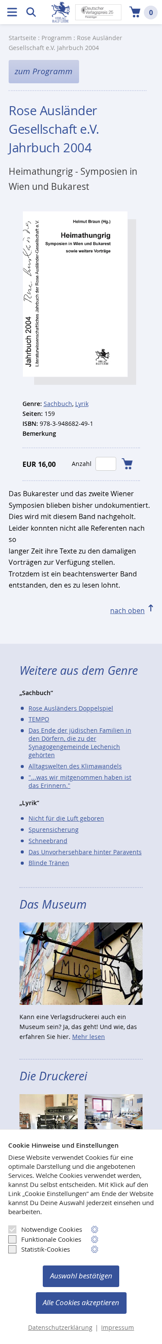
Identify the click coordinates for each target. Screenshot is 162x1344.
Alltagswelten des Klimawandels (75, 766)
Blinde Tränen (49, 863)
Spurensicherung (54, 829)
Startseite (22, 38)
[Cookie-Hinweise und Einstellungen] (94, 1229)
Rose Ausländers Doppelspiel (71, 708)
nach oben (127, 610)
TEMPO (39, 719)
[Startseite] (60, 12)
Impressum (117, 1327)
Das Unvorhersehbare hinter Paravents (85, 852)
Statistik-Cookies (45, 1249)
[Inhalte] (12, 12)
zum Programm (44, 71)
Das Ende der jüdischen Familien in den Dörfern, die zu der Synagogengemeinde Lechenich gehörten (80, 742)
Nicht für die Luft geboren (66, 818)
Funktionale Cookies (51, 1239)
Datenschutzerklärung (60, 1327)
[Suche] (31, 12)
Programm (56, 38)
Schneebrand (48, 841)
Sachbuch (58, 404)
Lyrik (82, 404)
